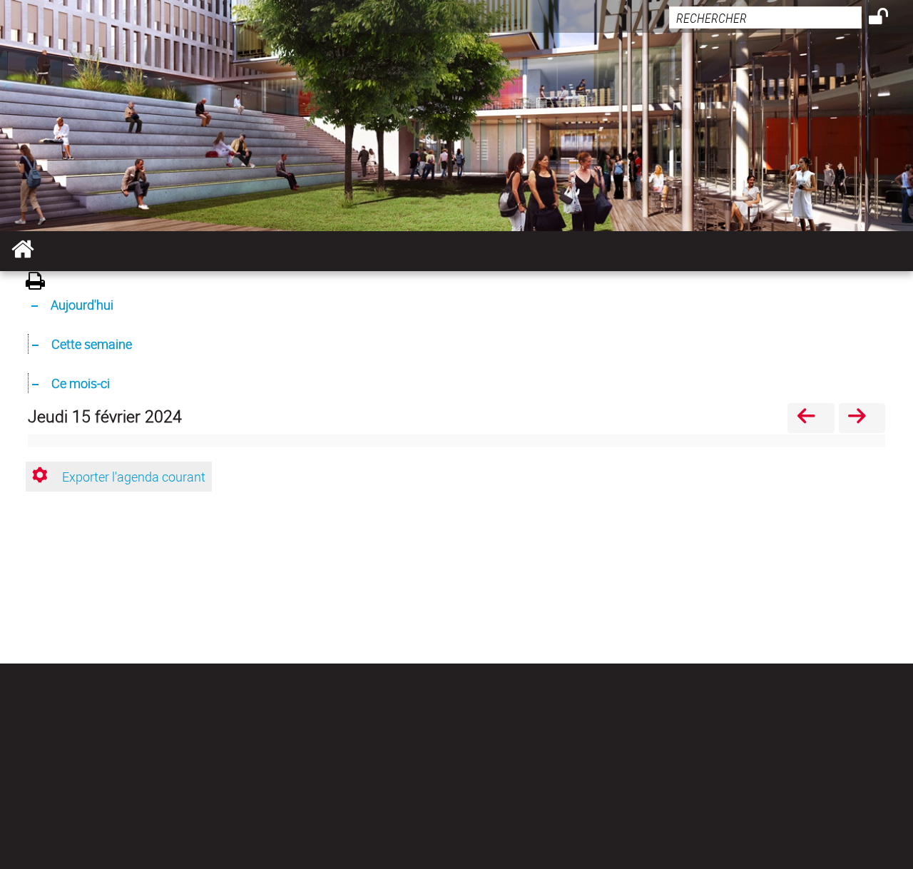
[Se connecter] (887, 19)
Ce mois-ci (80, 383)
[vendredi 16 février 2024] (862, 417)
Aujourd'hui (82, 304)
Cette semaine (91, 343)
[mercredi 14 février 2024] (810, 417)
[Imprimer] (40, 283)
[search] (765, 17)
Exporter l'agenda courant (133, 476)
